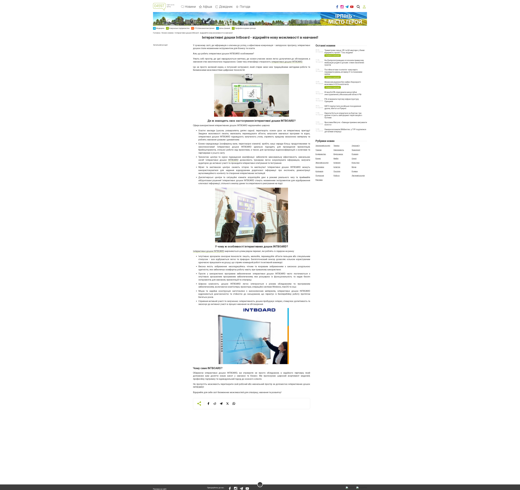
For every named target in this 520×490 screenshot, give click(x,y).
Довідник (226, 7)
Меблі (336, 158)
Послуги (337, 171)
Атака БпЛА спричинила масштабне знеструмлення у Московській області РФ (342, 93)
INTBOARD (233, 160)
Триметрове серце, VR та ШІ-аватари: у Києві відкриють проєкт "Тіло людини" (344, 51)
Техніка (336, 146)
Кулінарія (319, 171)
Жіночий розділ (322, 163)
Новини (190, 7)
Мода (354, 167)
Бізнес (318, 158)
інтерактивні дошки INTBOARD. (287, 61)
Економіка (320, 167)
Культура (355, 163)
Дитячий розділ (358, 176)
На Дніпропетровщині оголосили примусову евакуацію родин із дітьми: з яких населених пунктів (344, 62)
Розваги (355, 154)
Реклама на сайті (159, 489)
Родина (355, 171)
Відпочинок (338, 154)
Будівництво (321, 154)
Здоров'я (356, 146)
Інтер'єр (337, 167)
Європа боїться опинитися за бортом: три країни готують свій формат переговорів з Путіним (343, 115)
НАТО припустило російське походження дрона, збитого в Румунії (342, 107)
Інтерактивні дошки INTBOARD (208, 251)
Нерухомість (339, 150)
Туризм (318, 150)
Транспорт (356, 150)
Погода (245, 7)
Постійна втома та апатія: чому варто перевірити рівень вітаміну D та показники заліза (343, 72)
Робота (336, 176)
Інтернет (337, 163)
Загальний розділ (323, 146)
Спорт (354, 158)
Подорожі (320, 176)
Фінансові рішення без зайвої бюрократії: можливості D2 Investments (342, 83)
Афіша (207, 7)
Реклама (319, 180)
